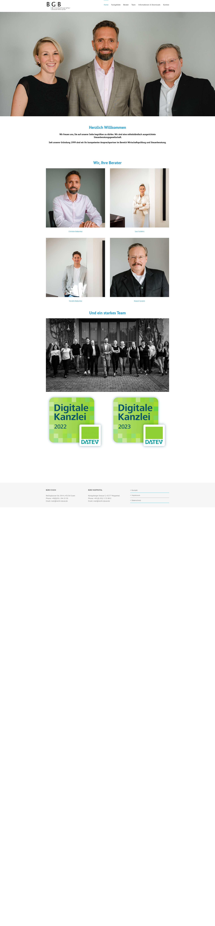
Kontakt (135, 490)
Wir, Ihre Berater (107, 162)
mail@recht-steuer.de (59, 501)
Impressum (136, 495)
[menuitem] (107, 4)
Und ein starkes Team (107, 312)
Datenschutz (136, 500)
